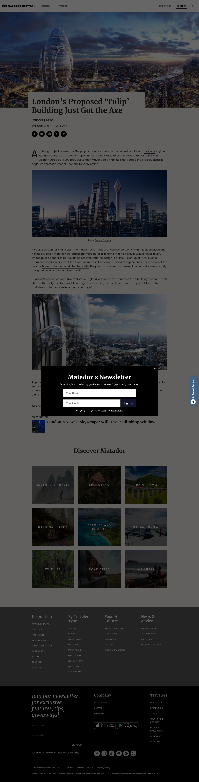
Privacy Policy (117, 410)
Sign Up (128, 403)
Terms (103, 410)
